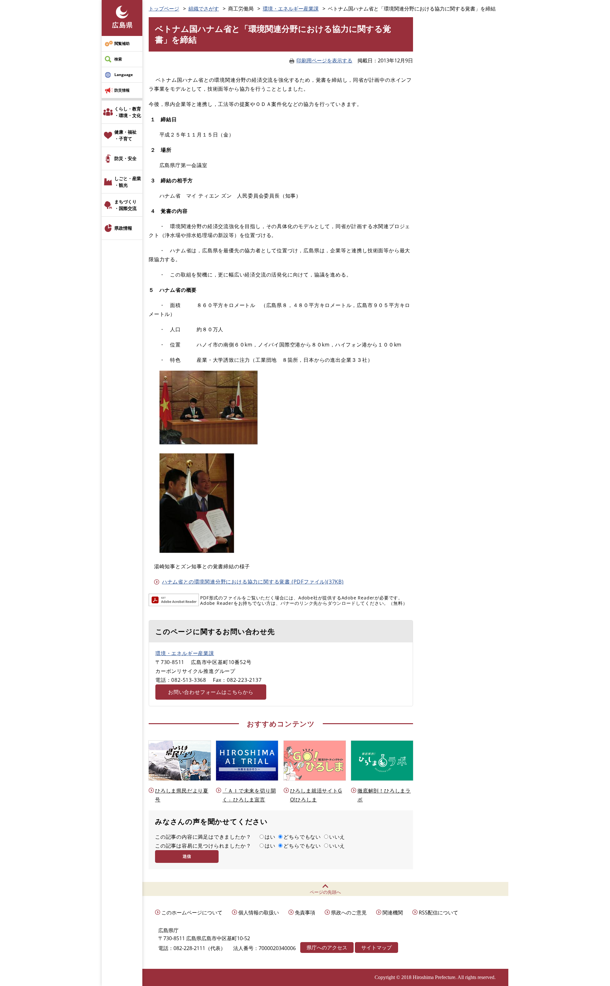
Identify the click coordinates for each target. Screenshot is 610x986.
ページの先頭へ (325, 892)
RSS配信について (438, 912)
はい (270, 836)
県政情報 (123, 228)
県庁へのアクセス (327, 947)
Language (123, 74)
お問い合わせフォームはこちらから (211, 692)
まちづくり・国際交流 (125, 205)
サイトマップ (376, 947)
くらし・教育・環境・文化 (127, 112)
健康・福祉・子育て (125, 135)
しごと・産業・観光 (127, 181)
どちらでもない (302, 836)
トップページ (164, 8)
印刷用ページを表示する (324, 60)
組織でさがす (203, 8)
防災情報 (122, 90)
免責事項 (305, 912)
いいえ (337, 836)
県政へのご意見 (349, 912)
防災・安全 (125, 158)
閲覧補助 (122, 43)
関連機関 (393, 912)
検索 (118, 59)
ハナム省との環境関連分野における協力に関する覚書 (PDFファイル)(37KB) (253, 581)
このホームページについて (191, 912)
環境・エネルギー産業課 (291, 8)
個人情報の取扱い (258, 912)
